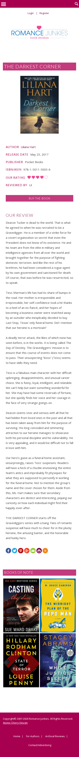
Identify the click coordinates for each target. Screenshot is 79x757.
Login (31, 13)
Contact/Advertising (39, 745)
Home (16, 736)
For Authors (33, 736)
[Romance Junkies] (39, 32)
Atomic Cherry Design (15, 722)
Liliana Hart (28, 147)
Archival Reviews (55, 736)
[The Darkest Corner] (39, 105)
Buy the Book (39, 198)
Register (44, 13)
